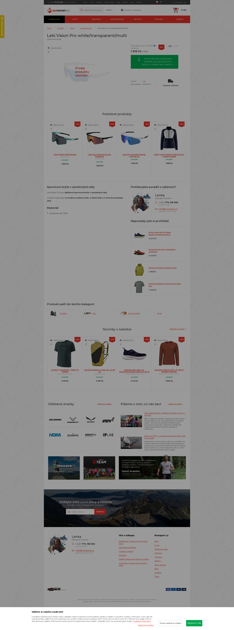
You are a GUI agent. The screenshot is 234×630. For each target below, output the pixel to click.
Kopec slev (54, 19)
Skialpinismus (117, 19)
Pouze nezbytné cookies (170, 623)
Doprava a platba (126, 551)
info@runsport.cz (168, 209)
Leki (144, 81)
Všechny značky (104, 404)
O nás (91, 2)
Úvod (85, 2)
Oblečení (96, 19)
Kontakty (123, 555)
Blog (118, 2)
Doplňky (159, 19)
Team (132, 2)
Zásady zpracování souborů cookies (134, 559)
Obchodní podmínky (127, 547)
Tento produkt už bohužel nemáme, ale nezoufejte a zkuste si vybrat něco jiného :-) (158, 62)
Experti (125, 2)
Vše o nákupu (109, 2)
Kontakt (139, 2)
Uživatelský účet (180, 2)
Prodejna (99, 2)
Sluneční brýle (86, 28)
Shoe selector (160, 565)
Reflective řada (161, 549)
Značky (179, 19)
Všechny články (175, 404)
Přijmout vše (194, 623)
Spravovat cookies (145, 625)
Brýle (72, 28)
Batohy (138, 19)
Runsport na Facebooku (132, 10)
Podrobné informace (142, 621)
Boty (75, 19)
